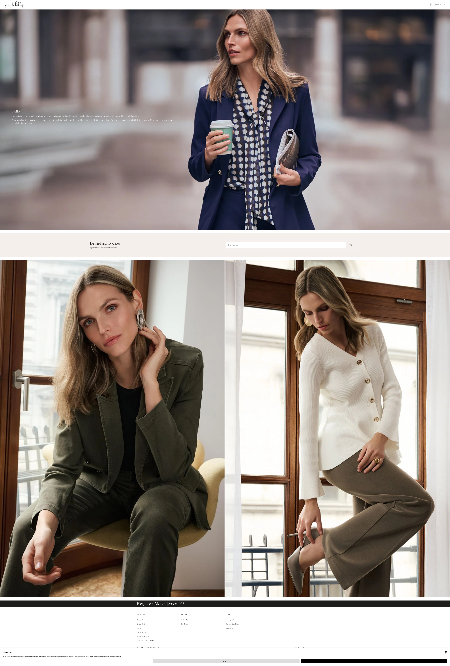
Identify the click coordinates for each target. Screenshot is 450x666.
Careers (139, 628)
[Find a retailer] (431, 5)
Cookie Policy (230, 628)
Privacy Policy (230, 620)
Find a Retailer (141, 632)
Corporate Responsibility (145, 641)
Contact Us (184, 620)
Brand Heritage (142, 624)
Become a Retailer (143, 636)
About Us (140, 620)
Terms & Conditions (232, 624)
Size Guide (184, 624)
